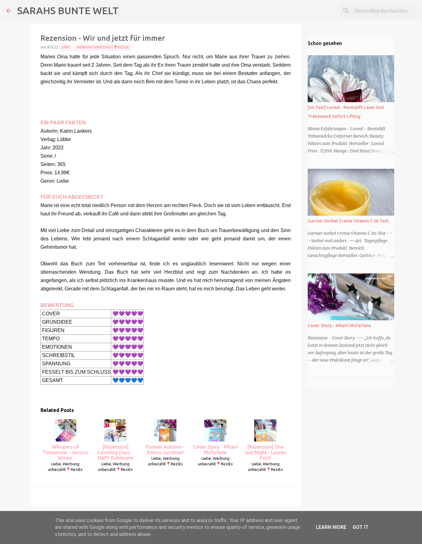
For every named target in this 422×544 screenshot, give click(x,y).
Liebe (65, 47)
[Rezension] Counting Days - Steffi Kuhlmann (115, 452)
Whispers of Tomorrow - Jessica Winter (65, 452)
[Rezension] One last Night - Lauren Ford (265, 452)
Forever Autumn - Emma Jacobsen (165, 449)
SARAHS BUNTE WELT (68, 10)
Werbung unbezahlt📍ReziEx (103, 47)
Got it (360, 527)
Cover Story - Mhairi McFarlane (215, 449)
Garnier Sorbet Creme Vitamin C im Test (348, 220)
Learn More (331, 527)
